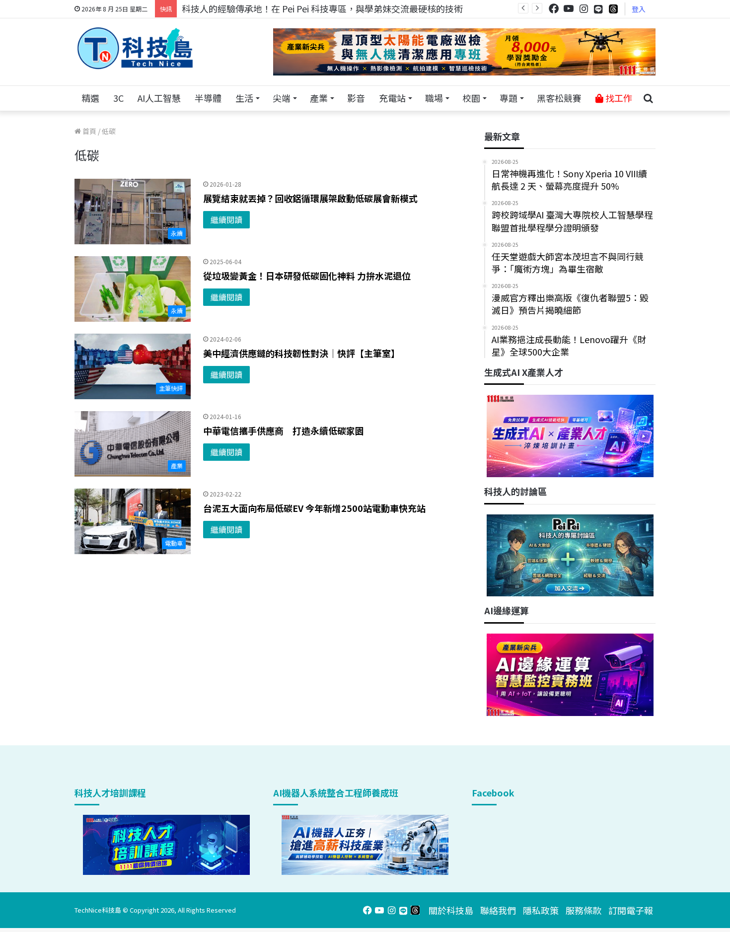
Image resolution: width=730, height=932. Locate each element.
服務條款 (583, 910)
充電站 (392, 97)
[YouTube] (568, 8)
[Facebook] (553, 8)
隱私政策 (541, 910)
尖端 (282, 97)
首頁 (88, 131)
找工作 (617, 97)
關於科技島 (451, 910)
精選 (90, 97)
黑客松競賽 (559, 97)
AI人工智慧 (159, 97)
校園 (471, 97)
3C (118, 97)
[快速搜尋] (648, 98)
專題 (508, 97)
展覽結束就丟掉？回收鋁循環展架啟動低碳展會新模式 (310, 198)
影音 (356, 97)
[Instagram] (583, 8)
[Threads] (613, 8)
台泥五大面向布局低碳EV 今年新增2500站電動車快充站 (314, 508)
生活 (244, 97)
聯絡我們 (498, 910)
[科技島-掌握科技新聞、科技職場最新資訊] (135, 48)
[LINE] (598, 9)
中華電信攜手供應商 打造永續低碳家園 (283, 430)
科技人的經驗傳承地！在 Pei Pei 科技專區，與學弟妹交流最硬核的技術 (322, 8)
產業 (319, 97)
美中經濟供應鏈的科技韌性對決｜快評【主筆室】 (301, 353)
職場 (434, 97)
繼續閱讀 (226, 219)
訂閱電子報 (630, 910)
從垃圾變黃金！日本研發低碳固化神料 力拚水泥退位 (307, 275)
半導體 (208, 97)
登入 (639, 9)
